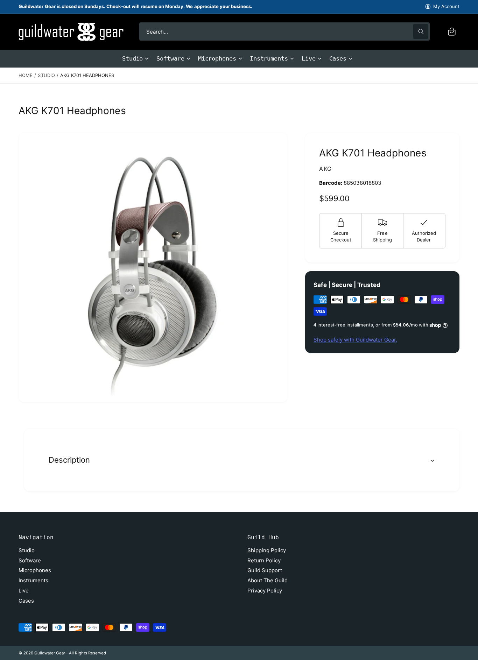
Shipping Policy (266, 550)
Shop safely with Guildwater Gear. (355, 339)
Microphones (217, 58)
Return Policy (264, 560)
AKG (325, 168)
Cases (338, 58)
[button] (452, 31)
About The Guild (267, 580)
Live (309, 58)
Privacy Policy (264, 590)
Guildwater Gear (49, 653)
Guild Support (264, 570)
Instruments (269, 58)
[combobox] (284, 31)
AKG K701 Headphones (87, 75)
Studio (132, 58)
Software (170, 58)
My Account (446, 6)
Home (26, 75)
